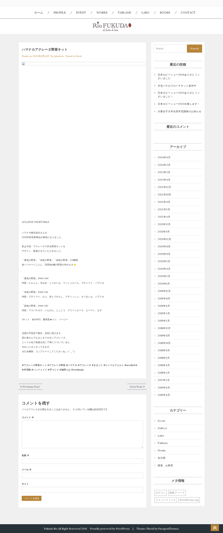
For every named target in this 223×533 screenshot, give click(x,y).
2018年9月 (164, 350)
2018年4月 (164, 365)
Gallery (162, 428)
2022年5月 (164, 209)
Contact (188, 12)
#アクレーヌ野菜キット (34, 365)
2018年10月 (164, 343)
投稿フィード (177, 492)
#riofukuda (77, 369)
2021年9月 (164, 231)
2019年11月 (164, 298)
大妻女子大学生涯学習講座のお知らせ (179, 111)
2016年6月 (164, 387)
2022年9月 (164, 201)
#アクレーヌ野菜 (56, 365)
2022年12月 (164, 187)
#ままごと (97, 365)
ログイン (160, 492)
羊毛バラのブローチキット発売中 (177, 85)
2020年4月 (164, 268)
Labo (145, 12)
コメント (28, 417)
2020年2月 (164, 276)
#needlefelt (130, 365)
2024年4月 (164, 157)
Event (81, 12)
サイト (25, 483)
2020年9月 (164, 253)
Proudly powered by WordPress (110, 528)
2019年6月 (164, 305)
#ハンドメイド (39, 369)
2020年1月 (164, 283)
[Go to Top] (215, 528)
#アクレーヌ (84, 365)
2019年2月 (164, 320)
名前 (25, 455)
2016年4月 (164, 394)
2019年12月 (164, 291)
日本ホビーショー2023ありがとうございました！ (179, 94)
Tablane (124, 12)
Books (165, 12)
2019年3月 (164, 313)
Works (101, 12)
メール (27, 469)
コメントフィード (165, 500)
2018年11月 (164, 335)
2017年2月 (164, 380)
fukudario (59, 56)
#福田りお (65, 369)
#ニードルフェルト (114, 365)
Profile (60, 12)
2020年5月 (164, 261)
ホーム (38, 12)
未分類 (161, 457)
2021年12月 (164, 224)
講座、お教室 (165, 465)
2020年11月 (164, 246)
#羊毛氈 (26, 369)
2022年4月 (164, 216)
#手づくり (53, 369)
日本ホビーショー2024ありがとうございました (179, 76)
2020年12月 (164, 239)
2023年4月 (164, 179)
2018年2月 (164, 372)
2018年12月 (164, 328)
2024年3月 (164, 164)
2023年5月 (164, 172)
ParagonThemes (168, 528)
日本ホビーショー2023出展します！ (179, 103)
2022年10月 (164, 194)
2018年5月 (164, 357)
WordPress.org (189, 500)
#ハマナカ (71, 365)
